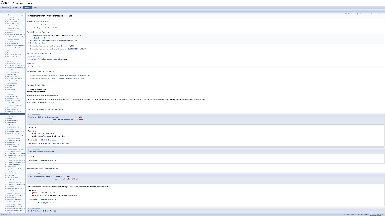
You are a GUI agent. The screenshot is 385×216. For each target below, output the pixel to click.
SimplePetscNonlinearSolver (14, 210)
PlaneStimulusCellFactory (14, 100)
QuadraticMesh (11, 142)
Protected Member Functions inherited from (59, 75)
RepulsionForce (11, 175)
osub (8, 50)
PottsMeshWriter (11, 125)
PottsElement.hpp (41, 21)
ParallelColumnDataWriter (14, 72)
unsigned (46, 35)
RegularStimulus (11, 166)
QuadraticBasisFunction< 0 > (14, 140)
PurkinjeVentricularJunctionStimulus (16, 136)
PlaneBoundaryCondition (13, 98)
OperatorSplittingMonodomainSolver (17, 45)
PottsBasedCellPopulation (14, 111)
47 (39, 160)
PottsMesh (9, 118)
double (30, 43)
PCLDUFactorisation (12, 76)
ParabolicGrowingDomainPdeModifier (17, 67)
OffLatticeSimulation (12, 41)
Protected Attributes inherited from (56, 78)
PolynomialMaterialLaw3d (14, 105)
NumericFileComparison (13, 19)
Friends (373, 14)
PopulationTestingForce (13, 107)
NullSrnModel (10, 17)
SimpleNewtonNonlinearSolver (15, 204)
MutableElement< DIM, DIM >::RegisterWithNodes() (53, 143)
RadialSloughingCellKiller (14, 151)
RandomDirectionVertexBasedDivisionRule (18, 162)
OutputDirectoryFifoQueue (14, 54)
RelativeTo (9, 171)
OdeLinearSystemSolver (13, 28)
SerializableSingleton (12, 191)
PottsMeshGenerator (12, 120)
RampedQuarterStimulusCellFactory (16, 153)
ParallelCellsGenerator (13, 70)
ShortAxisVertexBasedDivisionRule (16, 193)
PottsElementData (11, 116)
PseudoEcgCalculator (13, 133)
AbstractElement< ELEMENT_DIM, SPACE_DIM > (71, 49)
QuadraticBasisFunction (13, 138)
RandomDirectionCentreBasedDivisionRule (18, 160)
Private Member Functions (364, 14)
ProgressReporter (11, 129)
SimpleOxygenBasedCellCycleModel (17, 208)
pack (8, 59)
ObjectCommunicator (12, 21)
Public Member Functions (351, 14)
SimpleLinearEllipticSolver (14, 199)
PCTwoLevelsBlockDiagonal (14, 78)
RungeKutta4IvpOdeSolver (14, 182)
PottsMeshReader (11, 122)
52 (39, 199)
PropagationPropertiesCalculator (16, 131)
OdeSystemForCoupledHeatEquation (17, 34)
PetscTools (10, 92)
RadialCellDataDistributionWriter (15, 149)
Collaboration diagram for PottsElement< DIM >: (43, 28)
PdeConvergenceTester (13, 81)
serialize (34, 59)
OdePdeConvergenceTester (14, 30)
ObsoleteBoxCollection (13, 23)
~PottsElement (38, 38)
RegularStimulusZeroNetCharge (15, 169)
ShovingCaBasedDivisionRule (15, 195)
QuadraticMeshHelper (13, 144)
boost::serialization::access (41, 67)
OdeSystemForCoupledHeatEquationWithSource (20, 37)
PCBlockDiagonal (11, 74)
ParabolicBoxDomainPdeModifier (16, 65)
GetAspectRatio (38, 43)
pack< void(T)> (11, 61)
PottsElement (10, 114)
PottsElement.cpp (50, 140)
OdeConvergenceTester (13, 26)
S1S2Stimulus (10, 186)
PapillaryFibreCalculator (13, 63)
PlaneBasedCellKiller (12, 96)
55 (38, 103)
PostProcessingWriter (12, 109)
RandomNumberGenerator (14, 164)
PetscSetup (10, 87)
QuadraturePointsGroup (13, 147)
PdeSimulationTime (12, 83)
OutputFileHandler (12, 56)
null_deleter (10, 15)
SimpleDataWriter (11, 197)
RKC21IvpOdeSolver (12, 177)
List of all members (379, 14)
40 (39, 140)
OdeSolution (10, 32)
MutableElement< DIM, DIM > (65, 46)
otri (7, 52)
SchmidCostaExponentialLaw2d (15, 188)
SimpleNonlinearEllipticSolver (15, 206)
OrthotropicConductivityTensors (15, 48)
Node (68, 35)
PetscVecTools (11, 94)
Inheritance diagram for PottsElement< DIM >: (43, 25)
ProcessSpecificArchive (13, 127)
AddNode (36, 40)
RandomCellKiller (11, 158)
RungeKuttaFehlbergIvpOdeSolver (16, 184)
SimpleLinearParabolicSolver (15, 202)
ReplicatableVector (12, 173)
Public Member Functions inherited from (51, 46)
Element (57, 99)
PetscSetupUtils (11, 89)
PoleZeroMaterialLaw (12, 103)
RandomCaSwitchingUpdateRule (16, 155)
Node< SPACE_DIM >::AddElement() (47, 203)
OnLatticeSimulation (12, 43)
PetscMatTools (11, 85)
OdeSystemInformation (13, 39)
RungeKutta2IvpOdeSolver (14, 180)
